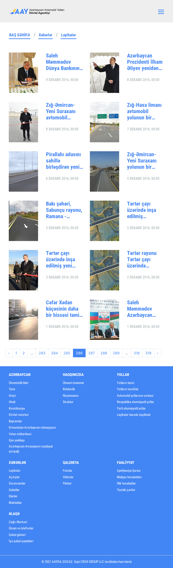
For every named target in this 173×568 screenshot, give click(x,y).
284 (54, 353)
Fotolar (67, 471)
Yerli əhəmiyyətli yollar (131, 408)
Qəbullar (14, 490)
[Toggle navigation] (161, 11)
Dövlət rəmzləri (19, 415)
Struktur (68, 402)
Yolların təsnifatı (128, 389)
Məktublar (15, 503)
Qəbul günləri (17, 535)
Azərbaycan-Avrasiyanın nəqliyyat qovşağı (31, 449)
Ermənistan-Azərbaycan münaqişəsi (32, 427)
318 (137, 353)
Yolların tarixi (125, 383)
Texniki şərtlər (126, 490)
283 (42, 353)
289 (116, 353)
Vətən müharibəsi (20, 434)
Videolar (68, 477)
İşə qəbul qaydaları (21, 541)
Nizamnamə (70, 396)
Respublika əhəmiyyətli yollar (135, 402)
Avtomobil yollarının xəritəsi (135, 396)
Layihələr (68, 35)
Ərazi (12, 396)
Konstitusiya (17, 408)
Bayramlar (15, 421)
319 (148, 353)
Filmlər (67, 483)
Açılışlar (14, 477)
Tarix (12, 389)
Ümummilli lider (19, 383)
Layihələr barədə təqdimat (133, 415)
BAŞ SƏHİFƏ (19, 35)
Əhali (12, 402)
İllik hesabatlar (126, 483)
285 (67, 353)
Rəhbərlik (69, 389)
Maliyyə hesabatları (129, 477)
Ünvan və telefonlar (21, 528)
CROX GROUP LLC (92, 562)
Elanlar (13, 496)
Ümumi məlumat (73, 383)
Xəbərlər (45, 35)
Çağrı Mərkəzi (18, 522)
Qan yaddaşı (17, 440)
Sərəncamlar (17, 483)
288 (103, 353)
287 (91, 353)
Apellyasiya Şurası (129, 471)
